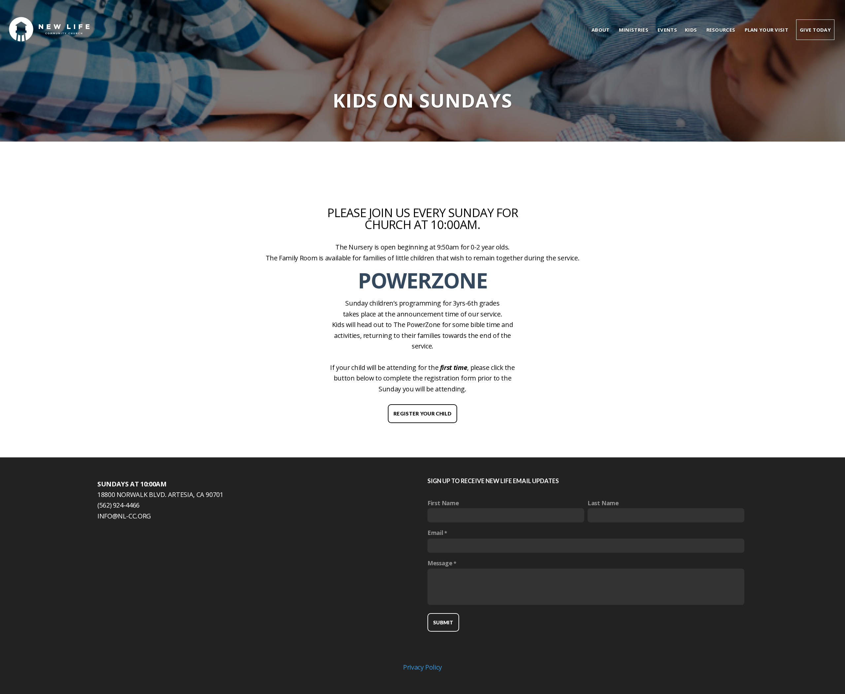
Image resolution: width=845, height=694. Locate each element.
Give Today (815, 29)
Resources (721, 29)
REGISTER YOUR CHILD (422, 413)
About (601, 29)
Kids (691, 29)
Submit (443, 622)
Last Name (603, 503)
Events (667, 29)
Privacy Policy (422, 667)
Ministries (634, 29)
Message (439, 563)
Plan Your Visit (767, 29)
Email (435, 533)
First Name (443, 503)
